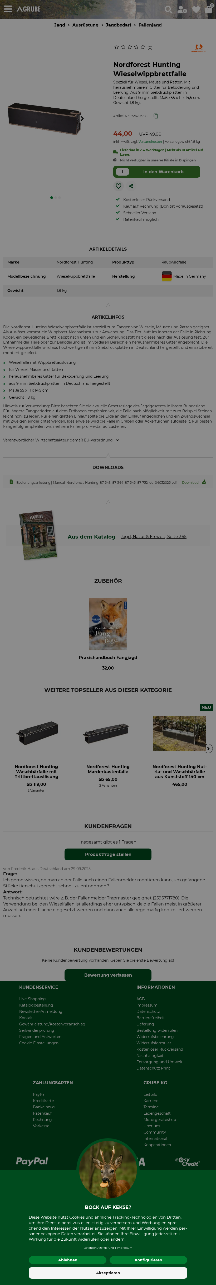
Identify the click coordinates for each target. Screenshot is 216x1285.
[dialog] (108, 642)
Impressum (124, 1248)
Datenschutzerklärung (99, 1248)
